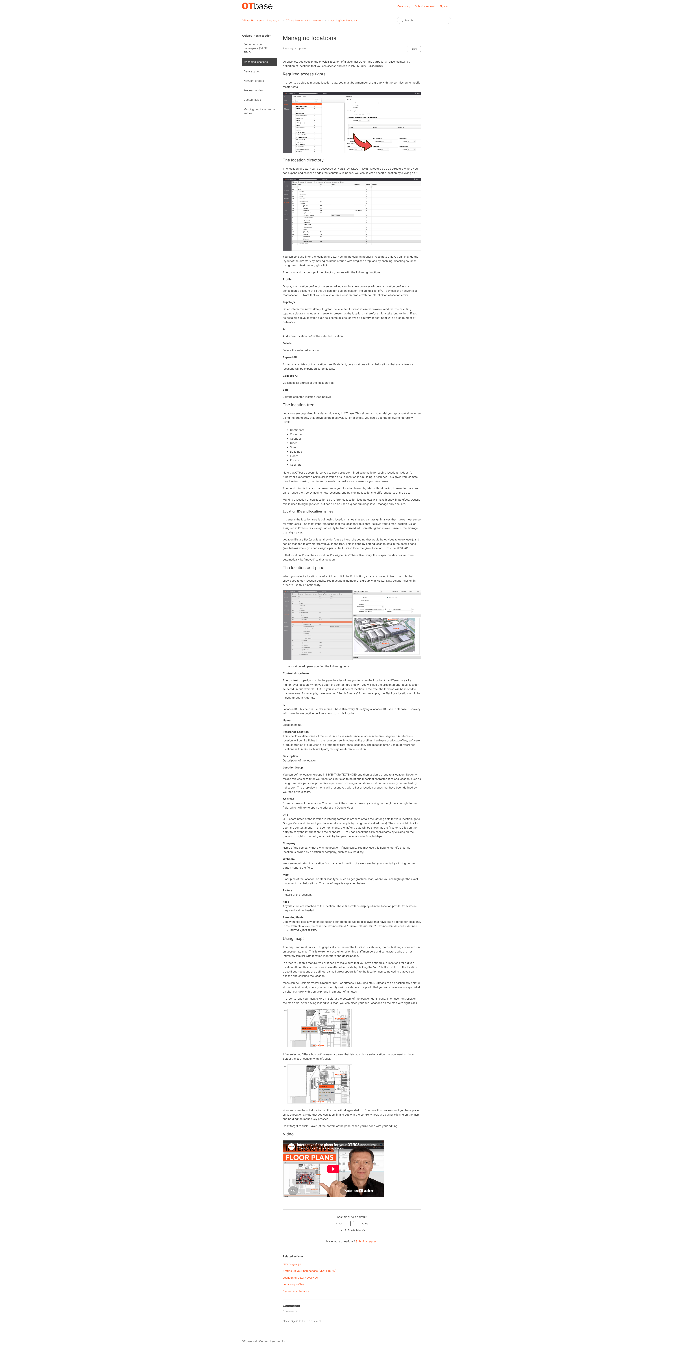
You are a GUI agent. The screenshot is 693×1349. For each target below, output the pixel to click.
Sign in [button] (444, 6)
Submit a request (425, 6)
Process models (254, 90)
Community (404, 6)
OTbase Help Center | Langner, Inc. (261, 20)
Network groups (254, 80)
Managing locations (256, 61)
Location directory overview (300, 1277)
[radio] (339, 1223)
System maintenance (296, 1291)
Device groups (253, 71)
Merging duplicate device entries (259, 111)
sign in (294, 1321)
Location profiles (293, 1284)
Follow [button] (414, 48)
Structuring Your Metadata (342, 20)
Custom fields (252, 99)
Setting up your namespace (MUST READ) (255, 48)
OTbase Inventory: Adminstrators (304, 20)
